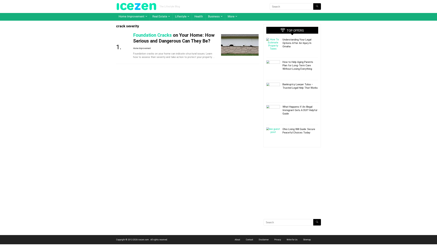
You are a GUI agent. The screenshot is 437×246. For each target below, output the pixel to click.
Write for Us (292, 239)
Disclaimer (264, 239)
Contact (249, 239)
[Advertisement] (292, 189)
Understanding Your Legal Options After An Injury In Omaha (297, 43)
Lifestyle (180, 16)
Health (198, 16)
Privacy (277, 239)
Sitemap (307, 239)
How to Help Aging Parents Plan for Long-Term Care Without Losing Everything (298, 65)
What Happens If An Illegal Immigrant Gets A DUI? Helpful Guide (300, 110)
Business (214, 16)
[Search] (317, 6)
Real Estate (159, 16)
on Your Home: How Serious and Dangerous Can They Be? (174, 38)
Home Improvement (131, 16)
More (231, 16)
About (237, 239)
